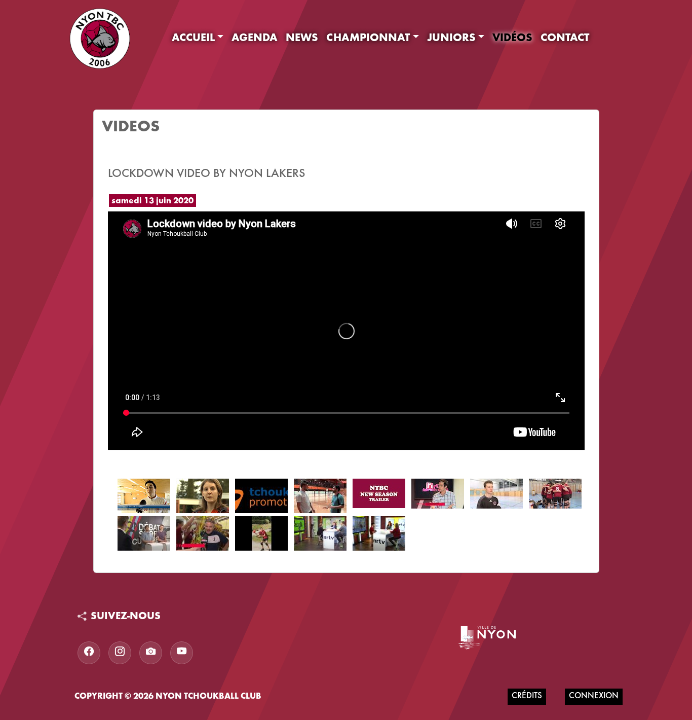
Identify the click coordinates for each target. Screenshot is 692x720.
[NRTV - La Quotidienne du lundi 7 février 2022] (379, 533)
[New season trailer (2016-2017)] (379, 493)
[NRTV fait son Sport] (438, 493)
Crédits (527, 696)
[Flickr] (150, 652)
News (302, 38)
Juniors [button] (451, 38)
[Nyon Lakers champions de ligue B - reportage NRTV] (202, 533)
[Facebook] (89, 652)
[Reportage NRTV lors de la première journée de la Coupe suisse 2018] (555, 493)
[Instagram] (119, 652)
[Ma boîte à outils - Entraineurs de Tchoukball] (202, 496)
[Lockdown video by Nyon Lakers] (261, 533)
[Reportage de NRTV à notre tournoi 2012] (144, 496)
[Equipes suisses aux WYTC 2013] (261, 496)
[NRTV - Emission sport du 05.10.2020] (320, 533)
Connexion (594, 696)
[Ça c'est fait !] (320, 496)
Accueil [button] (193, 38)
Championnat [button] (368, 38)
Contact (565, 38)
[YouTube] (181, 652)
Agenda (255, 38)
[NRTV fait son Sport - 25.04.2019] (144, 533)
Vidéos (512, 38)
